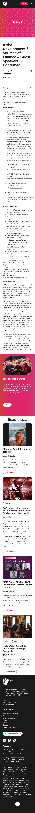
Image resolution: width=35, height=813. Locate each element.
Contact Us (6, 700)
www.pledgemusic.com (24, 114)
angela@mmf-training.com (19, 278)
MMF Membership (9, 718)
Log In (24, 3)
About (5, 716)
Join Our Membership (12, 733)
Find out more (10, 472)
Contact (5, 725)
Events (7, 641)
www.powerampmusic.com (20, 169)
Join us (7, 405)
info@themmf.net (10, 704)
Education (8, 72)
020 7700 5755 (9, 702)
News (15, 641)
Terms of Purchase (9, 727)
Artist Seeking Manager (11, 713)
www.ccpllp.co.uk (16, 188)
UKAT (6, 503)
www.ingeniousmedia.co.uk (23, 179)
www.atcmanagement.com (25, 197)
